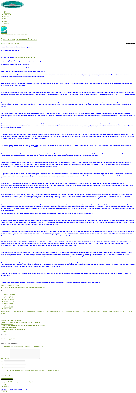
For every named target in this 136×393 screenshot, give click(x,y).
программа (37, 287)
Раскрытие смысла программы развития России (15, 35)
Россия (43, 287)
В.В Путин (7, 287)
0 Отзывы (10, 285)
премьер (31, 287)
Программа (7, 13)
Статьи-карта (7, 15)
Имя (2, 361)
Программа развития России (19, 39)
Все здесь (7, 16)
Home (5, 11)
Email (3, 364)
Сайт (2, 367)
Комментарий (5, 358)
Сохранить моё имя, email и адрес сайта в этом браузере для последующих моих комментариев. (31, 371)
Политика (25, 287)
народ (20, 287)
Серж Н (17, 285)
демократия (14, 287)
